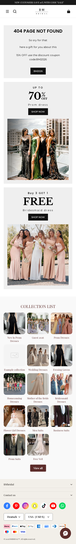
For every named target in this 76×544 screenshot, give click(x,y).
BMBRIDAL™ (14, 539)
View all (38, 468)
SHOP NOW (38, 111)
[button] (7, 11)
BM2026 (38, 71)
